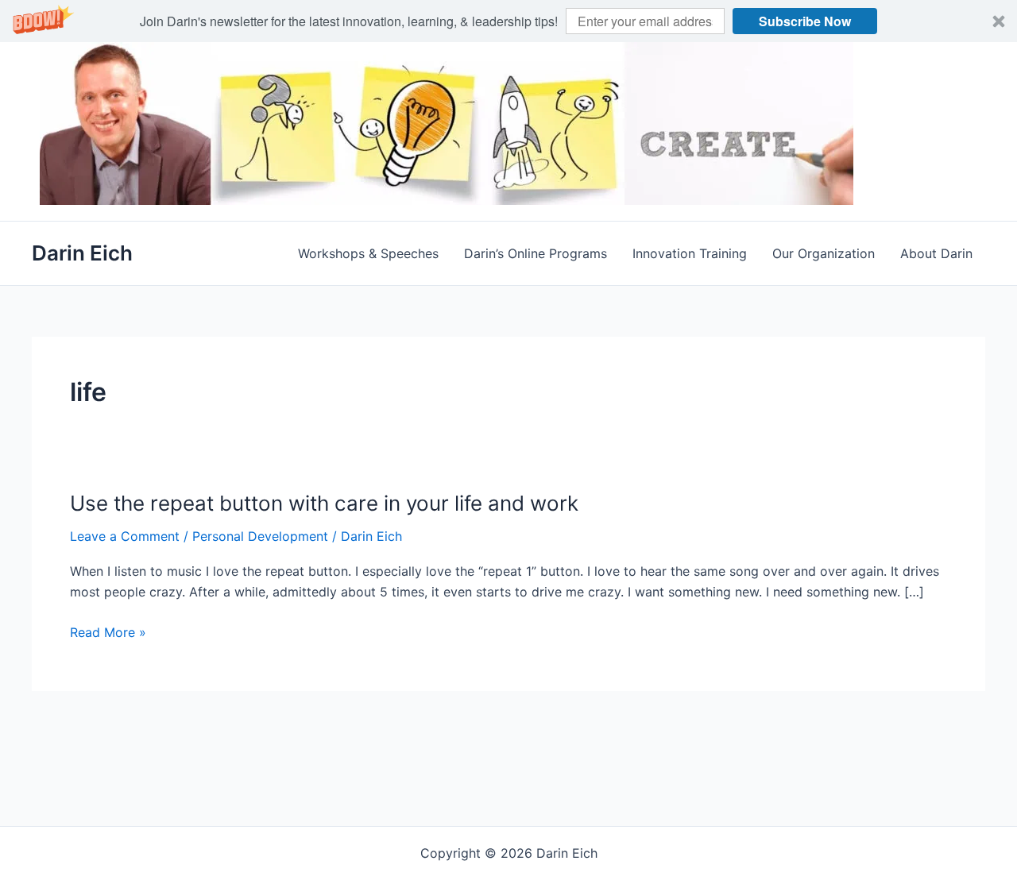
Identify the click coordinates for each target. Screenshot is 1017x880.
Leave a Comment (125, 536)
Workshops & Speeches (368, 253)
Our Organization (823, 253)
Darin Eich (82, 253)
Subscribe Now (805, 21)
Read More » (108, 633)
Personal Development (260, 536)
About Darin (936, 253)
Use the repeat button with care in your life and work (324, 503)
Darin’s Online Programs (535, 253)
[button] (508, 21)
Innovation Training (689, 253)
